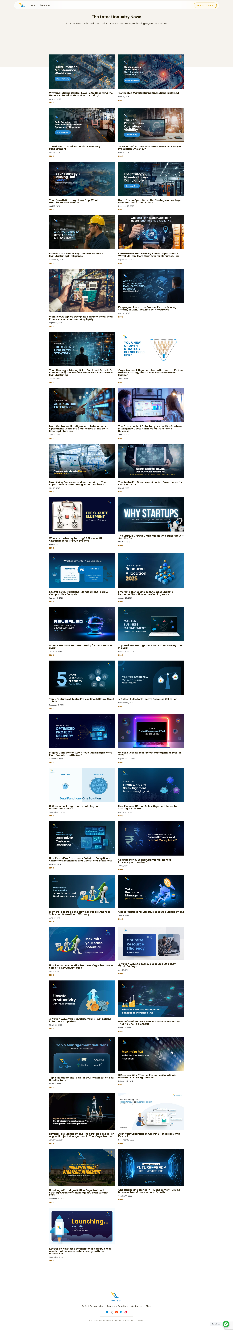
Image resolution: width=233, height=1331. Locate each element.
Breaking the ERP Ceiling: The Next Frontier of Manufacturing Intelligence (76, 254)
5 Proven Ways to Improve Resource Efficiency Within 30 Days (147, 965)
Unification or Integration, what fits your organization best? (74, 807)
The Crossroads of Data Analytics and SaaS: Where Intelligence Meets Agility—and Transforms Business (150, 428)
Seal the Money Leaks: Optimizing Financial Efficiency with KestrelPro (144, 861)
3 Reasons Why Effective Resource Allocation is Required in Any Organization (147, 1076)
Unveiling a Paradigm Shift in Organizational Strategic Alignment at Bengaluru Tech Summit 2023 (78, 1192)
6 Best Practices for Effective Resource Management (151, 912)
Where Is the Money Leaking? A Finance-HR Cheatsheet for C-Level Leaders (75, 539)
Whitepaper (44, 5)
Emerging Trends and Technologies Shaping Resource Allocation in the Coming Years (145, 593)
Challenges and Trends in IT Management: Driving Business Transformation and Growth (149, 1191)
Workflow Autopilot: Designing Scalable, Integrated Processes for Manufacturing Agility (81, 317)
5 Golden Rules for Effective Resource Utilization (147, 699)
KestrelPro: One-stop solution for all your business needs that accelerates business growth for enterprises (80, 1251)
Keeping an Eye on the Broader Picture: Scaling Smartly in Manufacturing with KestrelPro (147, 308)
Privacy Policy (96, 1306)
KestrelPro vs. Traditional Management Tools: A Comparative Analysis (78, 593)
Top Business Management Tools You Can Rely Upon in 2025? (150, 646)
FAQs (84, 1306)
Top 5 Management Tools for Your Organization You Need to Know (81, 1078)
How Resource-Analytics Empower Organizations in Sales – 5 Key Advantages (81, 966)
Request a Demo (205, 5)
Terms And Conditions (117, 1306)
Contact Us (136, 1306)
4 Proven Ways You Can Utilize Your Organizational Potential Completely (80, 1020)
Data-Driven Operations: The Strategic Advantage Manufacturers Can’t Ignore (149, 201)
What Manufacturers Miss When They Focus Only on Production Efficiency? (150, 147)
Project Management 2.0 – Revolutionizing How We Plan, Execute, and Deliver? (80, 753)
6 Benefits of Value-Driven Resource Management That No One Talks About (149, 1022)
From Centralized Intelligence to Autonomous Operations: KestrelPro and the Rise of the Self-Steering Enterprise (78, 428)
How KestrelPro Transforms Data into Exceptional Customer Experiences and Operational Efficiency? (80, 859)
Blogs (148, 1306)
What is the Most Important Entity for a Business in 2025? (80, 646)
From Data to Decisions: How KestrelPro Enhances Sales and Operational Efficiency (79, 913)
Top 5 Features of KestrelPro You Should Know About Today (81, 700)
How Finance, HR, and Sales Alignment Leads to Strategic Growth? (147, 807)
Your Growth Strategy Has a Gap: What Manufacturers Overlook (73, 201)
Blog (32, 5)
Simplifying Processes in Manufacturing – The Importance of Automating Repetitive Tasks (77, 483)
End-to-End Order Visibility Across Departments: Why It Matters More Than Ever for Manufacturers (149, 254)
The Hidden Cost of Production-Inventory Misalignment (74, 147)
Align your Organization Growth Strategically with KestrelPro (149, 1135)
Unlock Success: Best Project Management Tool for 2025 (149, 753)
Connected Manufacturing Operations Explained (148, 93)
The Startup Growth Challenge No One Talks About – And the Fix (151, 537)
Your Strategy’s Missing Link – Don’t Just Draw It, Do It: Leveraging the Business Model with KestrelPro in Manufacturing (81, 372)
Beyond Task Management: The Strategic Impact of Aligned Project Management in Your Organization (81, 1135)
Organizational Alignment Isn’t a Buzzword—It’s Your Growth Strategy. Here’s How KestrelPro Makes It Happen (151, 372)
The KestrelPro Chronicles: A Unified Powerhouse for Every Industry (150, 483)
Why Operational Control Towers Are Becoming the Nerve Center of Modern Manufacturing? (81, 94)
